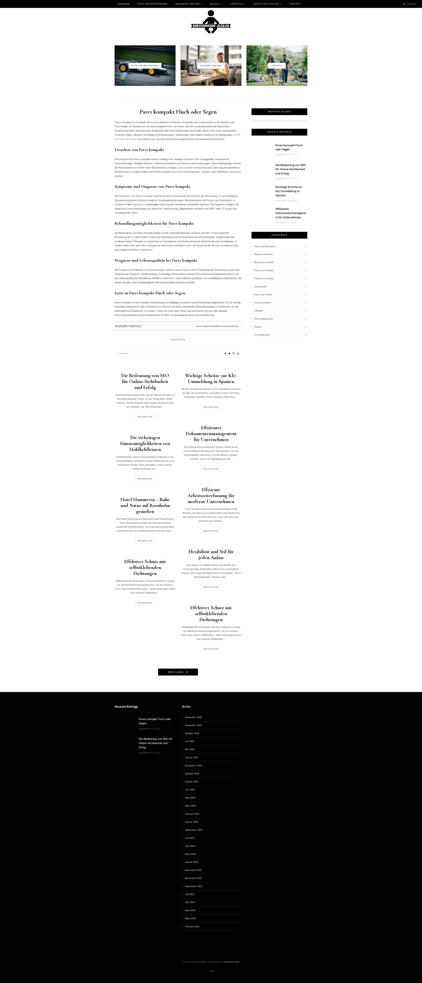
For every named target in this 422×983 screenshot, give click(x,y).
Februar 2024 (192, 814)
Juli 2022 (189, 894)
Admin (123, 353)
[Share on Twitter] (229, 353)
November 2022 (193, 878)
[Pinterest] (233, 353)
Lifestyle (236, 4)
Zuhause (124, 4)
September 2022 (193, 886)
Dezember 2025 (193, 717)
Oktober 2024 (192, 773)
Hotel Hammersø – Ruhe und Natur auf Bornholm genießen (145, 505)
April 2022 (190, 910)
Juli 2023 (189, 838)
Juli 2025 (189, 741)
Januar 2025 (191, 757)
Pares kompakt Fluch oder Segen (178, 111)
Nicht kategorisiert (263, 318)
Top (212, 971)
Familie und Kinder (264, 278)
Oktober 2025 (192, 733)
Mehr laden (176, 672)
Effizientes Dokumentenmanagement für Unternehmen (211, 434)
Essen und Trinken (264, 270)
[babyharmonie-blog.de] (211, 22)
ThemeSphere (231, 961)
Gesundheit (260, 286)
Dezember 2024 (193, 765)
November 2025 (193, 725)
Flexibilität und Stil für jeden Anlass (211, 555)
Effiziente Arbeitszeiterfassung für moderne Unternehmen (211, 496)
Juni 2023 (190, 846)
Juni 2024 (190, 789)
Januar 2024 (191, 821)
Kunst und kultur (266, 4)
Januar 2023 (191, 862)
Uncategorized (262, 334)
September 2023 (193, 830)
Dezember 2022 (193, 870)
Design (215, 4)
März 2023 (190, 854)
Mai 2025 (190, 749)
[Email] (238, 353)
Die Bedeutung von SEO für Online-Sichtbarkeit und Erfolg (145, 381)
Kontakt (295, 4)
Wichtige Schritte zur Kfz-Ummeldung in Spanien (211, 378)
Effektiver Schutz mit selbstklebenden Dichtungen (145, 567)
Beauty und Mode (263, 254)
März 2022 (190, 918)
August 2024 (191, 781)
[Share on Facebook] (225, 353)
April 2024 (190, 797)
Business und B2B (188, 4)
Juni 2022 (190, 902)
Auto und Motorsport (152, 4)
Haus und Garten (263, 294)
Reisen (258, 326)
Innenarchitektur (262, 302)
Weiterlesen (145, 416)
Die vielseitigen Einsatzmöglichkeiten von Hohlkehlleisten (145, 443)
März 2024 (190, 805)
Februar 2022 (192, 926)
